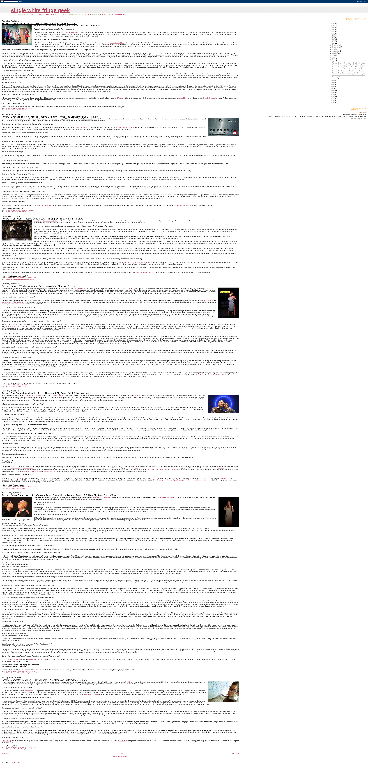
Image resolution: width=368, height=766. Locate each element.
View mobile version (120, 756)
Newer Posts (6, 753)
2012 (332, 87)
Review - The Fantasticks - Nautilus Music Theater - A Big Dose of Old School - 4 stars (45, 393)
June (334, 57)
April (334, 61)
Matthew (363, 113)
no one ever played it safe (215, 374)
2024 (332, 27)
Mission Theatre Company (125, 127)
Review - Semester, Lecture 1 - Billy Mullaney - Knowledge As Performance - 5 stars (44, 680)
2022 (332, 31)
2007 (332, 97)
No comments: (32, 108)
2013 (332, 85)
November (335, 47)
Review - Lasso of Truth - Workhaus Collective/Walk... (349, 69)
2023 (332, 29)
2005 (332, 99)
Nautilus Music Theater (33, 395)
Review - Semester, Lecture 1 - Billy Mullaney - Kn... (348, 75)
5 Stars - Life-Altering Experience (15, 279)
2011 (332, 89)
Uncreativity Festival (91, 694)
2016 (332, 43)
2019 (332, 37)
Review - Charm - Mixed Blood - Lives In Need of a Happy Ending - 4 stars (39, 23)
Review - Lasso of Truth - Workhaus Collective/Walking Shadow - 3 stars (38, 286)
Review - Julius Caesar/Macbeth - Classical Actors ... (348, 73)
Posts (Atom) (15, 762)
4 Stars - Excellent (11, 109)
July (333, 55)
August (334, 53)
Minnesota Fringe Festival (48, 14)
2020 (332, 35)
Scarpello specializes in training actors (137, 262)
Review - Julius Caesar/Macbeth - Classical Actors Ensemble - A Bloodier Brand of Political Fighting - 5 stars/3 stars (60, 495)
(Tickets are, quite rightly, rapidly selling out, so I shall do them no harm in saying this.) (182, 480)
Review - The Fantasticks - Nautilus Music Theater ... (348, 71)
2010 (332, 91)
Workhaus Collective (206, 300)
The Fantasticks (57, 395)
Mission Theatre (182, 205)
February (335, 77)
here (89, 14)
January (335, 79)
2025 (332, 25)
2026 (332, 23)
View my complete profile (358, 118)
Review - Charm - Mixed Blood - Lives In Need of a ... (348, 63)
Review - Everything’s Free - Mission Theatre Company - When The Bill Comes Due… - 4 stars (50, 116)
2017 (332, 41)
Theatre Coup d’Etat (50, 221)
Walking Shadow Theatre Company (14, 302)
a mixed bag (199, 374)
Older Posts (235, 753)
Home (120, 753)
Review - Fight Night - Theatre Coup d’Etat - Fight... (348, 67)
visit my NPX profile (118, 14)
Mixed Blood (74, 32)
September (336, 51)
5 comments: (32, 671)
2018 (332, 39)
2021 (332, 33)
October (335, 49)
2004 (332, 101)
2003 (332, 103)
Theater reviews (21, 109)
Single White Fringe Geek (40, 10)
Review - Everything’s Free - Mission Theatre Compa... (349, 65)
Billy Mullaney (130, 682)
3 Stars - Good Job (11, 386)
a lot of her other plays (17, 326)
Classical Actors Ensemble (100, 497)
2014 (332, 83)
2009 (332, 93)
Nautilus (137, 395)
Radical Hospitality (211, 98)
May (334, 59)
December (335, 45)
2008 (332, 95)
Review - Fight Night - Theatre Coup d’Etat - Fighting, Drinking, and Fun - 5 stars (42, 218)
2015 (332, 81)
